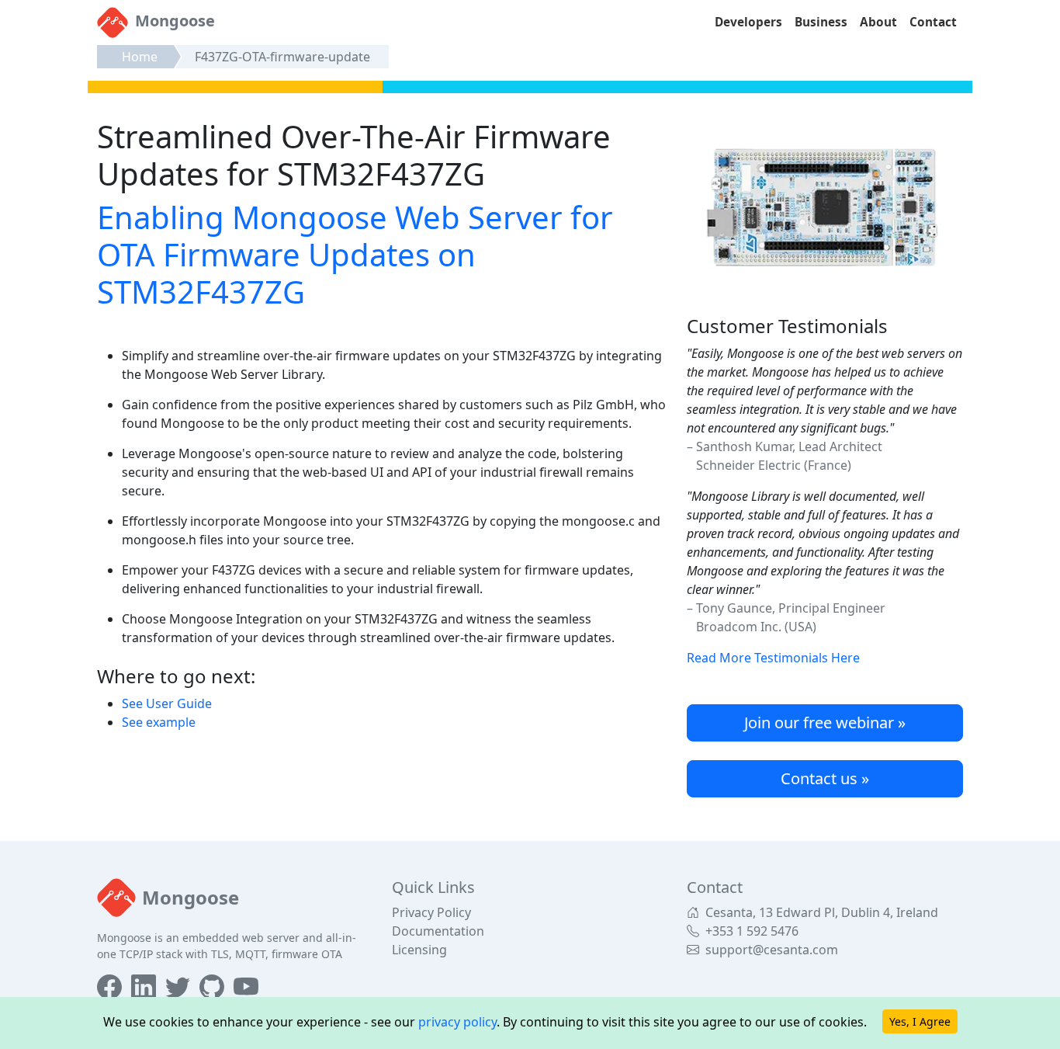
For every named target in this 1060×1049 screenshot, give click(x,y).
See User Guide (167, 703)
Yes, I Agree (920, 1021)
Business (821, 22)
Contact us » (825, 778)
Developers (748, 22)
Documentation (438, 931)
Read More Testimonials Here (773, 657)
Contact (933, 22)
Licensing (419, 949)
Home (140, 56)
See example (159, 722)
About (878, 22)
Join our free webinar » (825, 722)
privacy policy (457, 1021)
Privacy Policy (431, 912)
